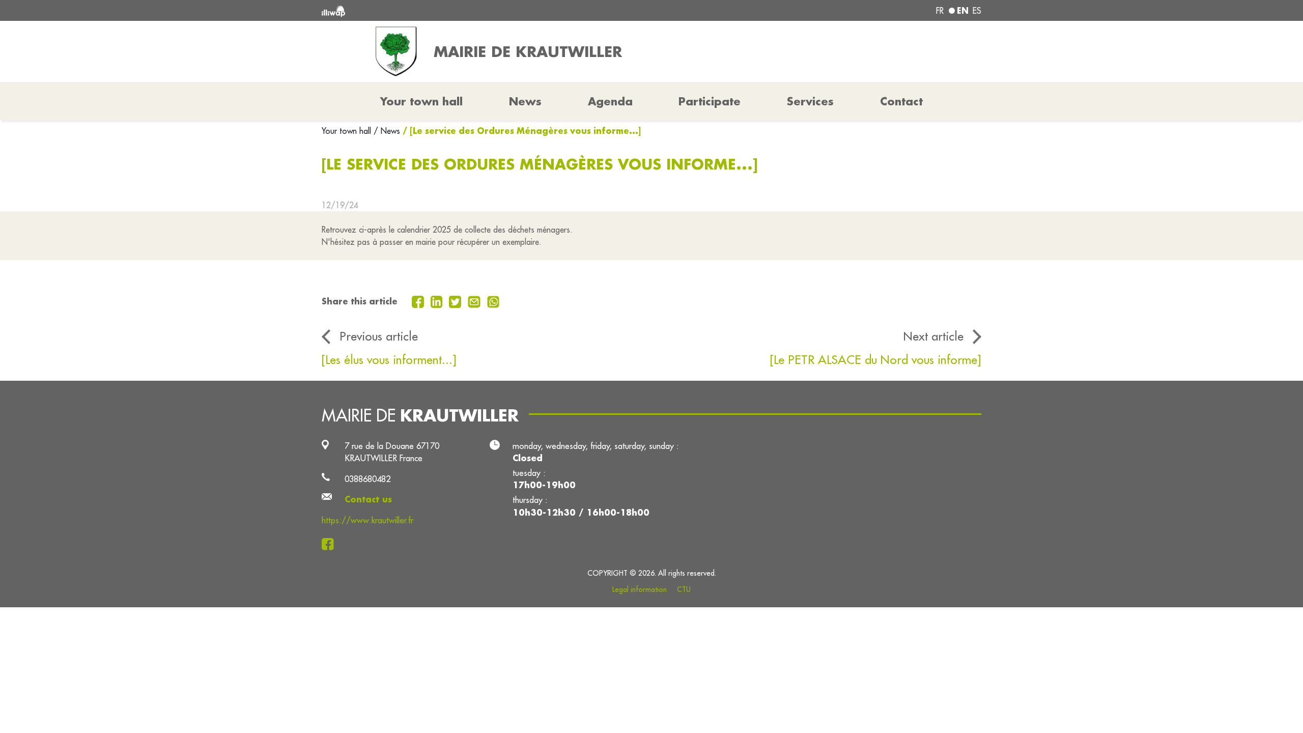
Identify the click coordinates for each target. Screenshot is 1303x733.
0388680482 (367, 478)
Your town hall (348, 131)
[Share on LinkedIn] (438, 301)
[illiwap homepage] (456, 10)
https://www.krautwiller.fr (367, 520)
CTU (684, 589)
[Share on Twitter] (456, 301)
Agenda (610, 101)
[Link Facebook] (330, 543)
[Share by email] (475, 301)
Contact (901, 101)
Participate (709, 101)
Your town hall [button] (421, 101)
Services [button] (810, 101)
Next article (933, 336)
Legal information (639, 589)
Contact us (368, 499)
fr (940, 11)
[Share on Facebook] (419, 301)
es (977, 11)
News (525, 101)
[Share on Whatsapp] (493, 301)
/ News (387, 131)
